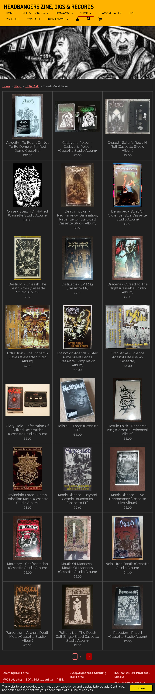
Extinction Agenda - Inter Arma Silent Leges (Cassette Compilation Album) (77, 359)
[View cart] (100, 19)
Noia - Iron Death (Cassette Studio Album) (127, 566)
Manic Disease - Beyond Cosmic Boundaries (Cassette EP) (77, 499)
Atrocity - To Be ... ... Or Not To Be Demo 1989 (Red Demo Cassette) (27, 146)
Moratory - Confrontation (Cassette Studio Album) (27, 566)
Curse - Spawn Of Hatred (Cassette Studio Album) (27, 213)
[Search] (88, 19)
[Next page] (89, 656)
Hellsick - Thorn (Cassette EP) (77, 428)
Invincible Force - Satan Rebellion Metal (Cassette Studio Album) (27, 499)
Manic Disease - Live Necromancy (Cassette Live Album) (127, 499)
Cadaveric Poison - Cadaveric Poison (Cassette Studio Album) (77, 146)
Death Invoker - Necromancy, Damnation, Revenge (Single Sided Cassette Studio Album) (77, 217)
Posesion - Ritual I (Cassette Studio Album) (127, 635)
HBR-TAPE (32, 86)
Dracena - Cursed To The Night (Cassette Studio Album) (128, 288)
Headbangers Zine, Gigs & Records (49, 6)
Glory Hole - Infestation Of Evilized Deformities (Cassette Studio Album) (27, 430)
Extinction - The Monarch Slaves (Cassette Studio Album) (27, 357)
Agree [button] (141, 688)
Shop (18, 86)
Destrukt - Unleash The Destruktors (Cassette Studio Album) (27, 288)
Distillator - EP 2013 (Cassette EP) (77, 286)
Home (6, 86)
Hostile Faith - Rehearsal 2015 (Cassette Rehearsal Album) (127, 430)
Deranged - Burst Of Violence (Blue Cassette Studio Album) (127, 215)
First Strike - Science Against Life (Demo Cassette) (127, 357)
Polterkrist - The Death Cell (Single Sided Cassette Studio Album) (77, 636)
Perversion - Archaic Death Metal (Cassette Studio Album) (27, 636)
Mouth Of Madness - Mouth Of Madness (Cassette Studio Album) (77, 568)
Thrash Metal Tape (55, 86)
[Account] (77, 19)
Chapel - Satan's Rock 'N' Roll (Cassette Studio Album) (127, 146)
